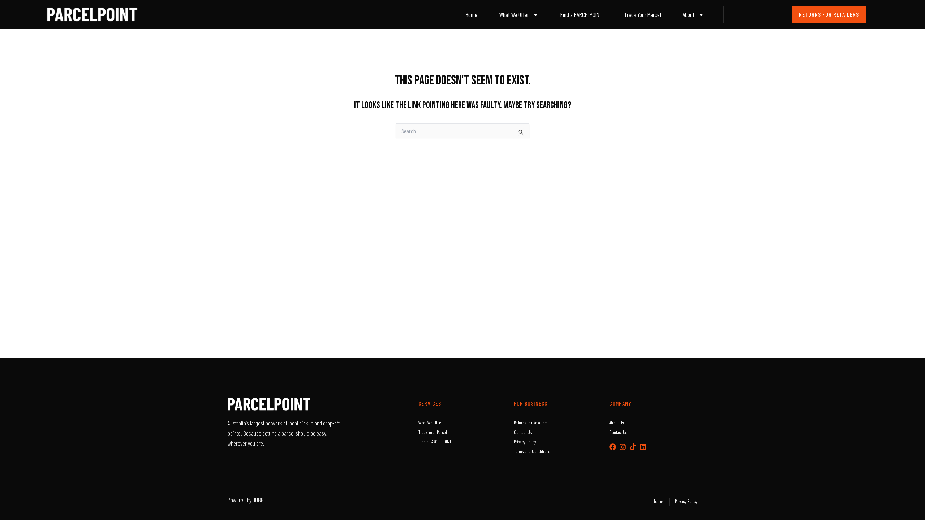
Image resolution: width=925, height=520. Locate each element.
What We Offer (514, 14)
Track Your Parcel (642, 14)
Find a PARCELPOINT (581, 14)
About (688, 14)
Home (471, 14)
